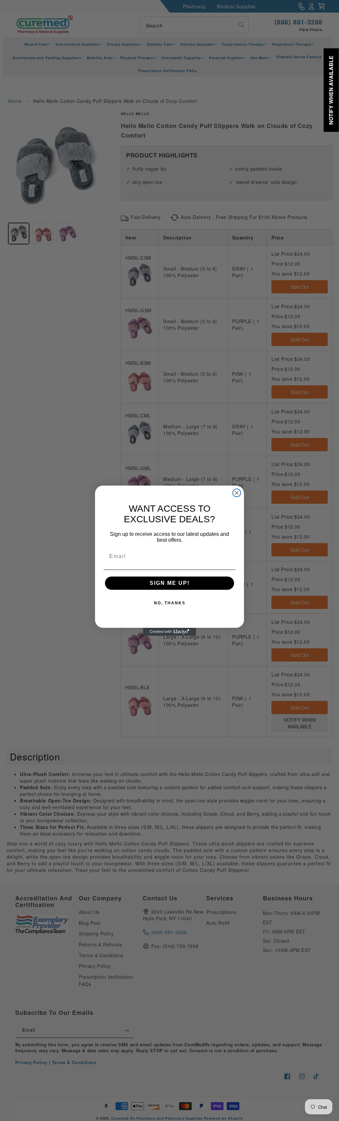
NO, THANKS (169, 603)
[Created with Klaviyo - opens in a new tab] (169, 632)
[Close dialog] (237, 493)
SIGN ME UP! (170, 583)
